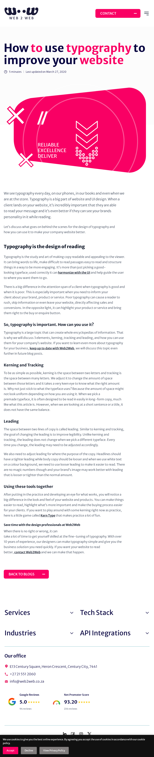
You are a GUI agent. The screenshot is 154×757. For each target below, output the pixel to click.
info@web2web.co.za (27, 681)
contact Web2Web (27, 552)
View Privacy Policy (54, 750)
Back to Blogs (21, 574)
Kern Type (48, 515)
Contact (108, 13)
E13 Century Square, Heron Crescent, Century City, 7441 (53, 666)
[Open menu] (146, 13)
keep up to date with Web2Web (52, 348)
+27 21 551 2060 (23, 674)
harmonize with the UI (74, 272)
